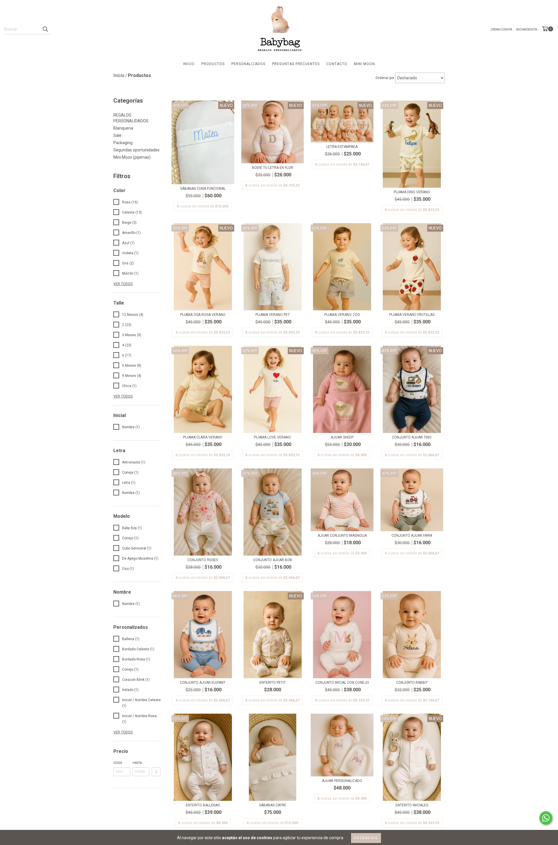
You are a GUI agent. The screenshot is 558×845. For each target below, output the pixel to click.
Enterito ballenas (203, 805)
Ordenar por (384, 78)
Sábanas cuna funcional (203, 189)
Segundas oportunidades (136, 150)
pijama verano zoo (342, 315)
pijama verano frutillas (411, 315)
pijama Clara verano (202, 437)
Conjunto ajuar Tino (412, 437)
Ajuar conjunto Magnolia (342, 536)
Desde (117, 763)
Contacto (336, 64)
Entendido (366, 838)
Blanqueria (123, 128)
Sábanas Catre (272, 805)
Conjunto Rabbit (412, 683)
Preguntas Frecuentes (296, 64)
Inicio (189, 64)
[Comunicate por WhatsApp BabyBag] (545, 818)
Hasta (137, 763)
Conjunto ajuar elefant (203, 683)
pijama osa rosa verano (203, 315)
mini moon (364, 64)
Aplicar (156, 771)
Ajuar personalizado (342, 781)
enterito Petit (273, 683)
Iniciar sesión (526, 29)
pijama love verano (272, 437)
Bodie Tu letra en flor (272, 168)
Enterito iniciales (412, 805)
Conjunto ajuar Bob (272, 560)
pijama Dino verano (412, 192)
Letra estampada (342, 147)
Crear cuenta (501, 29)
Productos (213, 64)
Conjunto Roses (202, 560)
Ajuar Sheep (342, 437)
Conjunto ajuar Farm (411, 536)
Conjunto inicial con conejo (342, 683)
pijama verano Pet (272, 315)
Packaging (123, 142)
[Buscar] (45, 29)
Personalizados (248, 64)
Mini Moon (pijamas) (132, 157)
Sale (117, 135)
